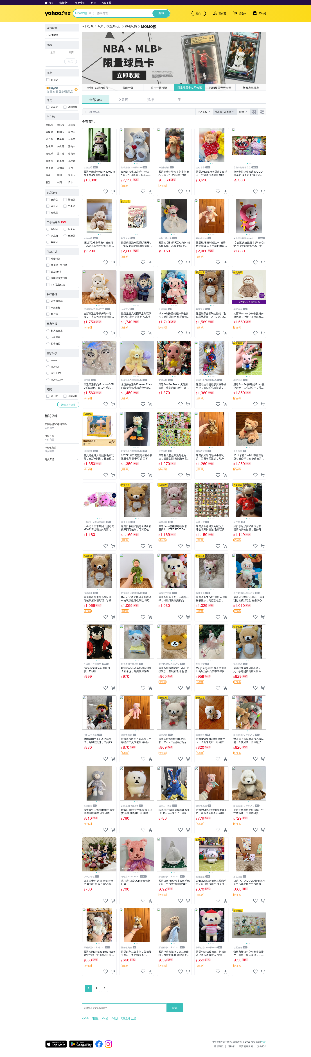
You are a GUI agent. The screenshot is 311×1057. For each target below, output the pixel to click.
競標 (150, 99)
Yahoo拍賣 (58, 13)
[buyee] (62, 89)
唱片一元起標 (159, 87)
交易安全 (261, 1046)
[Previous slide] (84, 145)
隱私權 (231, 1046)
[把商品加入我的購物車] (113, 191)
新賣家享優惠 (251, 87)
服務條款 (219, 1046)
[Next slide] (114, 145)
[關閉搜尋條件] (90, 13)
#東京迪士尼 (128, 1018)
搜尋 (174, 1007)
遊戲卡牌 (128, 87)
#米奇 (85, 1018)
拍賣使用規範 (246, 1046)
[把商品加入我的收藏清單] (105, 191)
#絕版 (114, 1018)
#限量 (95, 1018)
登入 (198, 13)
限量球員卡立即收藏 (189, 87)
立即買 (123, 99)
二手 (178, 99)
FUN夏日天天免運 (220, 87)
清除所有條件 (68, 404)
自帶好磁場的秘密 (97, 87)
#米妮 (105, 1018)
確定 (70, 61)
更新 (263, 1041)
